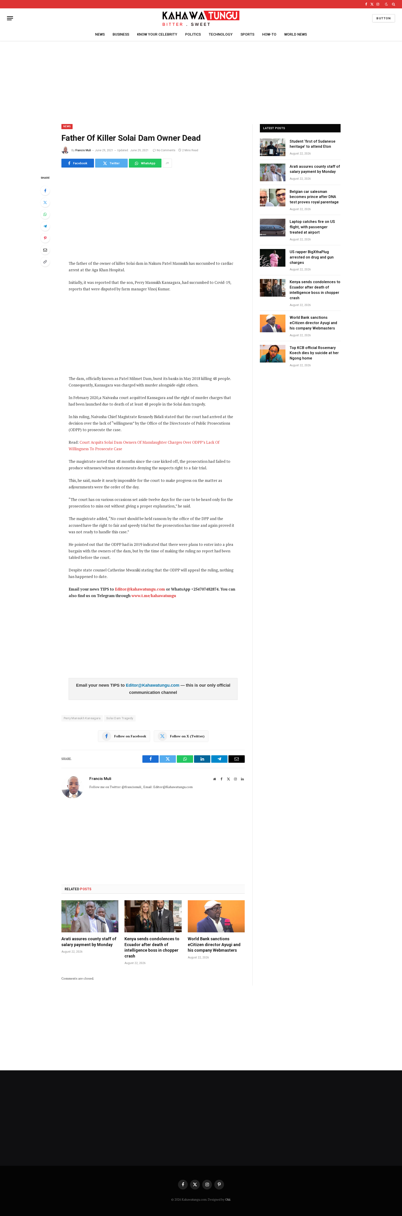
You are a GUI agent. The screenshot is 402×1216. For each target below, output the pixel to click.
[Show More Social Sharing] (167, 163)
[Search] (393, 4)
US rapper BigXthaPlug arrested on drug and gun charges (312, 257)
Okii (227, 1199)
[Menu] (10, 18)
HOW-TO (269, 34)
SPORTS (247, 34)
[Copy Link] (45, 261)
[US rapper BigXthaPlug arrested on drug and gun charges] (272, 258)
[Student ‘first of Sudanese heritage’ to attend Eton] (272, 147)
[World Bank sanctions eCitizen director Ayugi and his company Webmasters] (216, 916)
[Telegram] (45, 226)
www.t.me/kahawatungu (153, 595)
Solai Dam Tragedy (119, 718)
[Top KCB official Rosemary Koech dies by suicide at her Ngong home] (272, 354)
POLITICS (193, 34)
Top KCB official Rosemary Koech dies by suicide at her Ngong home (314, 353)
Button (383, 18)
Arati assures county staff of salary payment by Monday (88, 941)
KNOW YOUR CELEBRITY (157, 34)
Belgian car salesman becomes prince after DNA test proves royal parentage (314, 197)
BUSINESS (121, 34)
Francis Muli (83, 150)
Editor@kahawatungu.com (140, 589)
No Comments (166, 150)
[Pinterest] (45, 238)
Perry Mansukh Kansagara (82, 718)
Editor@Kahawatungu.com (153, 685)
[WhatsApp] (45, 214)
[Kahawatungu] (201, 18)
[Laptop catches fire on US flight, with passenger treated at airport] (272, 227)
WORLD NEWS (295, 34)
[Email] (45, 250)
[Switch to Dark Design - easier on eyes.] (386, 4)
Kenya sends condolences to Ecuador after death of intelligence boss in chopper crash (151, 947)
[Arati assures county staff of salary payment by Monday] (89, 916)
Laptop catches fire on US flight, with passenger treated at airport (312, 227)
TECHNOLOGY (221, 34)
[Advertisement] (201, 81)
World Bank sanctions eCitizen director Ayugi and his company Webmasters (214, 944)
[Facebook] (45, 190)
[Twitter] (45, 202)
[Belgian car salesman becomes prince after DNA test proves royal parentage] (272, 197)
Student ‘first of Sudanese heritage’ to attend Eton (312, 144)
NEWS (100, 34)
